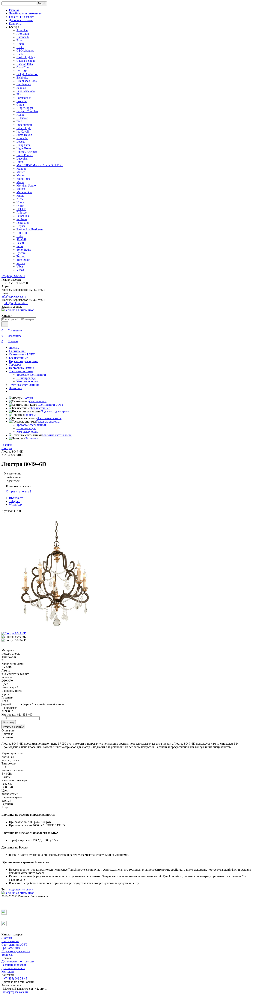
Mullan (20, 188)
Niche (20, 199)
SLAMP (21, 239)
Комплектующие (27, 381)
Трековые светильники (31, 374)
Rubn (19, 236)
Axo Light (22, 33)
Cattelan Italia (24, 64)
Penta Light (23, 222)
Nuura (20, 202)
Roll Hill (21, 232)
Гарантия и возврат (21, 16)
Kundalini (22, 138)
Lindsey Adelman (26, 151)
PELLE (21, 209)
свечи (29, 889)
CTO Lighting (25, 50)
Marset (20, 172)
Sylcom (20, 253)
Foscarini (21, 101)
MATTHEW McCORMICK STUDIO (39, 165)
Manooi (21, 168)
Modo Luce (23, 178)
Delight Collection (27, 74)
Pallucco (21, 212)
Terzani (20, 256)
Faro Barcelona (25, 91)
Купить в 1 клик (12, 726)
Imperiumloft (24, 124)
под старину (16, 889)
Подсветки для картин (23, 361)
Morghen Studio (26, 185)
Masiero (21, 175)
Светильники (17, 351)
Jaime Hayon (24, 134)
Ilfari (19, 121)
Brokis (20, 47)
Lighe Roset (23, 148)
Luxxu (20, 161)
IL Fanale (22, 118)
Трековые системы (21, 371)
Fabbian (21, 87)
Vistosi (20, 269)
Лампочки (15, 388)
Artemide (22, 30)
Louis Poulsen (24, 155)
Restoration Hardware (29, 229)
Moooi (20, 182)
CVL (19, 53)
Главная (14, 10)
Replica (20, 226)
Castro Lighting (25, 57)
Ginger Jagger (24, 107)
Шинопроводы (26, 378)
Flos (19, 94)
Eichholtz (22, 77)
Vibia (19, 266)
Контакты (15, 23)
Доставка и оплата (21, 20)
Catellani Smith (25, 60)
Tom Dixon (23, 259)
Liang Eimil (23, 145)
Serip (19, 246)
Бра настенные (18, 357)
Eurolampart (23, 84)
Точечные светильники (24, 384)
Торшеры (15, 364)
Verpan (20, 263)
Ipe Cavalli (22, 131)
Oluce (20, 205)
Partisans (21, 219)
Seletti (20, 242)
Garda (20, 104)
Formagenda (23, 97)
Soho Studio (23, 249)
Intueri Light (23, 128)
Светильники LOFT (22, 354)
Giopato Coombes (27, 111)
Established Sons (26, 80)
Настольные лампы (21, 367)
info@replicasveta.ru (13, 296)
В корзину (8, 722)
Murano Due (24, 192)
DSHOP (21, 70)
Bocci (19, 40)
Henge (20, 114)
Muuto (20, 195)
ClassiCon (22, 67)
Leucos (20, 141)
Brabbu (20, 43)
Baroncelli (22, 37)
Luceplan (22, 158)
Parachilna (22, 215)
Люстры (14, 347)
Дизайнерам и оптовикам (25, 13)
